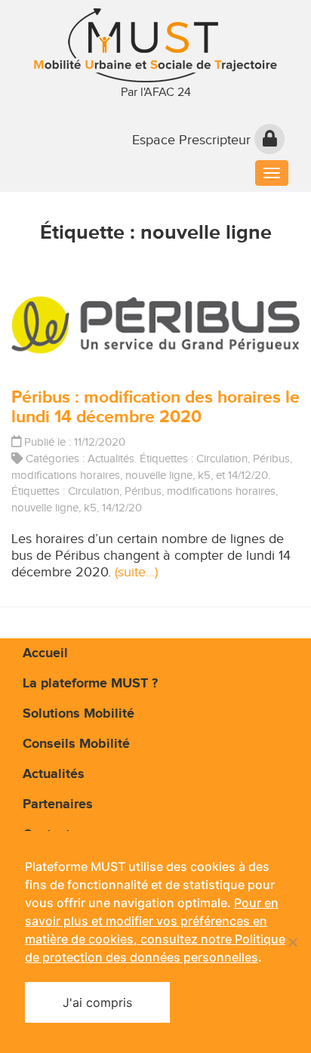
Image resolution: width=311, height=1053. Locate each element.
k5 (204, 475)
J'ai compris (97, 1002)
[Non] (292, 942)
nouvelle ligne (158, 475)
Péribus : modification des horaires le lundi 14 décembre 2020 (155, 407)
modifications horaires (65, 475)
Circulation (222, 458)
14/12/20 (248, 475)
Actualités (111, 458)
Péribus (271, 458)
